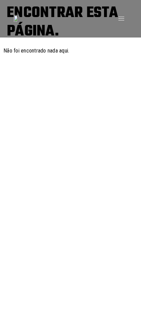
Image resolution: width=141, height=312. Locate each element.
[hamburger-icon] (121, 18)
